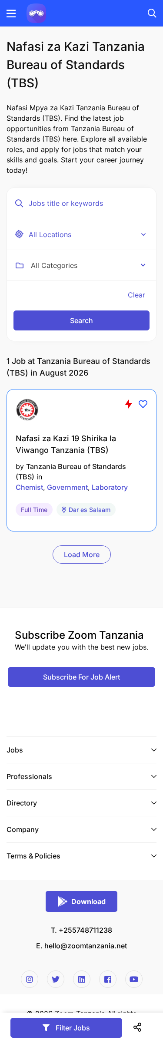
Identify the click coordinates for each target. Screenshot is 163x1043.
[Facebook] (107, 979)
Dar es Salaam (89, 509)
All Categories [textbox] (54, 265)
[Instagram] (29, 979)
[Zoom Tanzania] (36, 12)
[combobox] (88, 265)
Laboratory (110, 487)
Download (88, 901)
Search (81, 320)
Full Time (34, 509)
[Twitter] (55, 979)
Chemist (29, 487)
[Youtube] (134, 979)
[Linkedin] (81, 979)
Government (67, 487)
